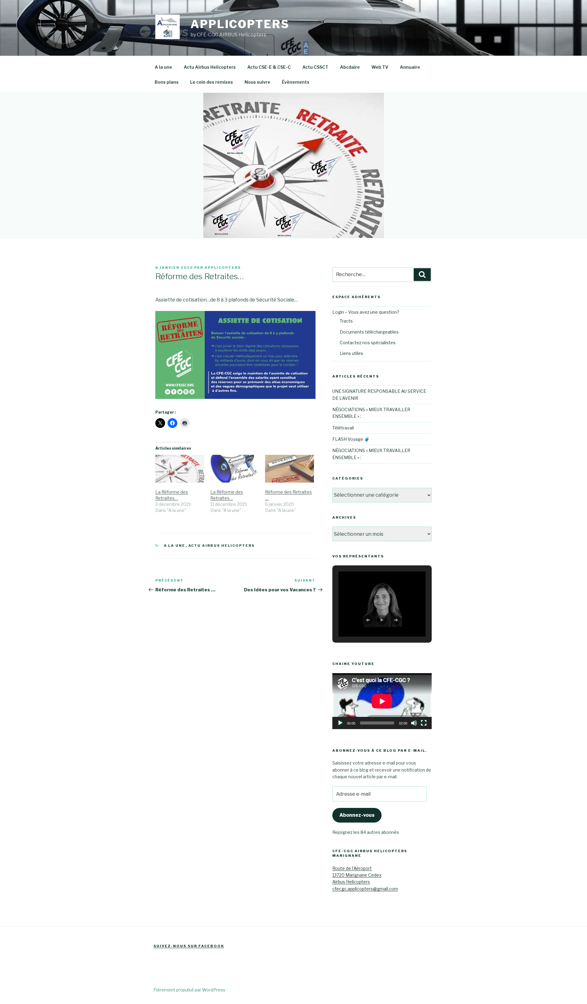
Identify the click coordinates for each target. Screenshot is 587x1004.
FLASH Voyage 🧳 (350, 439)
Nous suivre (257, 82)
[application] (382, 701)
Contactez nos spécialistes (368, 342)
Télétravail (343, 427)
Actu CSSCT (315, 67)
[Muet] (414, 723)
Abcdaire (350, 67)
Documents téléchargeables (369, 331)
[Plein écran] (424, 723)
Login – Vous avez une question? (365, 312)
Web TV (379, 67)
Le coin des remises (211, 82)
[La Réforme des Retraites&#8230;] (179, 469)
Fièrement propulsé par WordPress (189, 989)
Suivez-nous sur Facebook (188, 946)
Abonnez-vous (357, 815)
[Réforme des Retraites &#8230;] (289, 469)
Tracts (346, 320)
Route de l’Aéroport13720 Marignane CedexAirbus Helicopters (357, 875)
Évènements (295, 82)
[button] (367, 620)
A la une (163, 67)
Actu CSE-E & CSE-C (269, 67)
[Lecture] (340, 723)
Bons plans (167, 82)
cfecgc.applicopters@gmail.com (365, 888)
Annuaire (410, 67)
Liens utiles (351, 353)
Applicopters (240, 24)
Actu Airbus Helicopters (210, 67)
